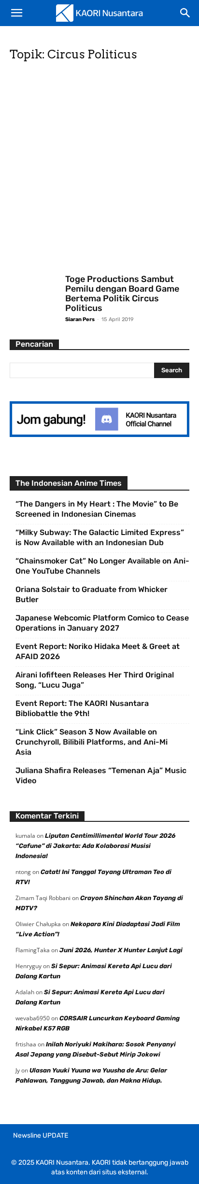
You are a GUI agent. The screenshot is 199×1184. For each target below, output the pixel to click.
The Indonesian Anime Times (68, 483)
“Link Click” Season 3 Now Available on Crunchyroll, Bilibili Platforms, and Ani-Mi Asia (91, 742)
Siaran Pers (80, 319)
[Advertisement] (99, 170)
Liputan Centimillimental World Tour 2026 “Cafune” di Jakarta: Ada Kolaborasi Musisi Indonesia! (95, 846)
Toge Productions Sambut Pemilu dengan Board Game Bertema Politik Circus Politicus (122, 293)
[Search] (185, 13)
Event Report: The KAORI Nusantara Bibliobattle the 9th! (82, 708)
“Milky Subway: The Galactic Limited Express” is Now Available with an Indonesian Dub (99, 537)
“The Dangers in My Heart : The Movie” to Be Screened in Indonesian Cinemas (96, 509)
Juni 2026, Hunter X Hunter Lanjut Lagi (121, 950)
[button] (16, 13)
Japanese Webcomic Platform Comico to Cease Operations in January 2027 (102, 623)
